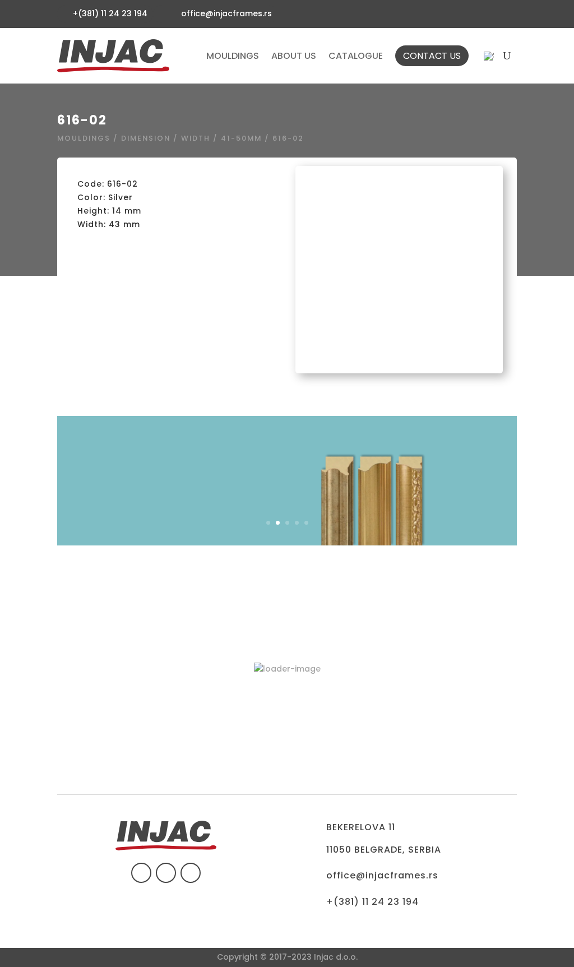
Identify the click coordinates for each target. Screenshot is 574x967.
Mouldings (232, 56)
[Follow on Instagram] (190, 873)
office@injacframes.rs (226, 13)
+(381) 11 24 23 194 (372, 901)
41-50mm (241, 138)
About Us (293, 56)
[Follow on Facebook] (141, 873)
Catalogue (355, 56)
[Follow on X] (166, 873)
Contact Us (432, 55)
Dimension (145, 138)
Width (195, 138)
